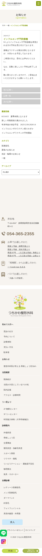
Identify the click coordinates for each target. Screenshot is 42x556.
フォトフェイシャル (12, 508)
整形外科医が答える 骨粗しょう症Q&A (20, 366)
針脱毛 (6, 503)
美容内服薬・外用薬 (12, 514)
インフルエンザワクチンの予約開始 (17, 133)
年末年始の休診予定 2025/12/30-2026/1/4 (19, 125)
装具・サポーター (11, 474)
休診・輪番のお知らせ (11, 154)
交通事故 (7, 443)
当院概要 (6, 372)
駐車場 (6, 352)
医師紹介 (7, 379)
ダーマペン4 (9, 498)
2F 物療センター (10, 409)
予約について (9, 337)
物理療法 (7, 469)
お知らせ (6, 359)
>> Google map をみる (16, 267)
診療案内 (6, 425)
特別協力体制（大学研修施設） (17, 419)
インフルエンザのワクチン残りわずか (17, 129)
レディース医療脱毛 (12, 487)
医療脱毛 (5, 146)
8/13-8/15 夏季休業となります (14, 116)
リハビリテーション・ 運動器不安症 (19, 464)
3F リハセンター (10, 414)
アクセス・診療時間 (12, 395)
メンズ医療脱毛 (10, 493)
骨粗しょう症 (9, 438)
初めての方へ (7, 324)
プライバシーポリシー (15, 530)
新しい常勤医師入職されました (15, 120)
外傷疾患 (7, 433)
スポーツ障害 (9, 453)
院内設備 (7, 390)
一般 (3, 158)
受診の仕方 (8, 331)
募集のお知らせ (8, 150)
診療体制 (7, 342)
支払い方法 (8, 347)
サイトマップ (30, 530)
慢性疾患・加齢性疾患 (13, 448)
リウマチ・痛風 (10, 459)
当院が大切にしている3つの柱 (16, 385)
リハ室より (6, 402)
